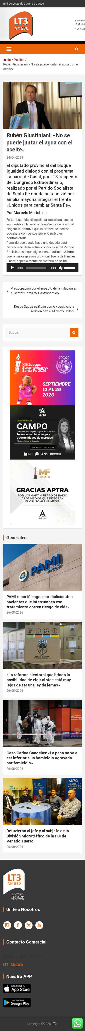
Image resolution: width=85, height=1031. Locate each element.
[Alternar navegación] (9, 49)
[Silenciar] (60, 268)
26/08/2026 (15, 612)
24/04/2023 (15, 157)
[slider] (70, 267)
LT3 (54, 1024)
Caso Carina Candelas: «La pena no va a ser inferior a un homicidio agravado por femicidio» (42, 758)
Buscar (74, 333)
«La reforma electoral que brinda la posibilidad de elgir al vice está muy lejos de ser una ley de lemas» (39, 679)
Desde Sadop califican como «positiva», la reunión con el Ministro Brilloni (44, 309)
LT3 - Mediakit (13, 965)
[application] (42, 267)
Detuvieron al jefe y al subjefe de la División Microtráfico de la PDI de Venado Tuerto (38, 836)
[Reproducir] (12, 268)
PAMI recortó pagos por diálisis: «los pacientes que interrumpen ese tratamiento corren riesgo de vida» (40, 601)
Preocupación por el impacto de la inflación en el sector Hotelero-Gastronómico (44, 290)
